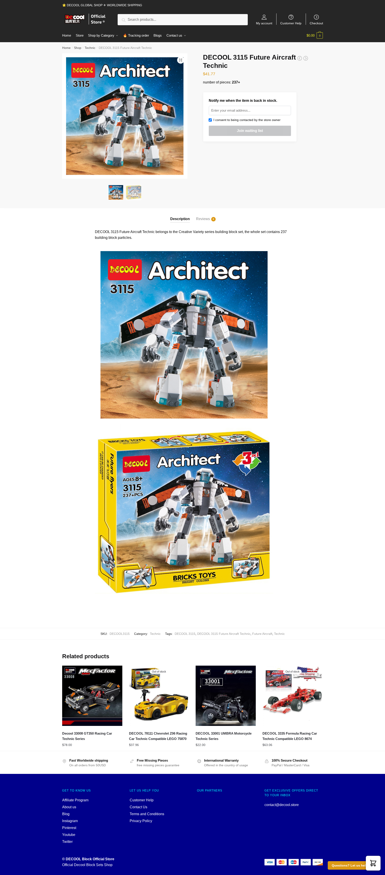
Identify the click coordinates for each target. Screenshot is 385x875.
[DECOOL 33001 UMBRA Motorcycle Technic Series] (226, 696)
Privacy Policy (141, 821)
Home (66, 48)
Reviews (203, 219)
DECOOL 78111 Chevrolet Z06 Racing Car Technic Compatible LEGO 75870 (158, 736)
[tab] (180, 215)
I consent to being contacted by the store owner (246, 120)
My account (264, 23)
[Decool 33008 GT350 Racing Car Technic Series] (92, 696)
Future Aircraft (262, 633)
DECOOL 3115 (185, 633)
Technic (90, 48)
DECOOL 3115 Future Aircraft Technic (223, 633)
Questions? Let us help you (353, 865)
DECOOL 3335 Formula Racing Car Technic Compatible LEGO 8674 (289, 736)
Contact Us (138, 807)
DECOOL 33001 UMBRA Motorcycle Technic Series (224, 736)
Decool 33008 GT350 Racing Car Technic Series (87, 736)
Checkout (316, 23)
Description (180, 219)
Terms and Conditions (147, 814)
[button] (373, 863)
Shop (77, 48)
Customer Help (290, 23)
